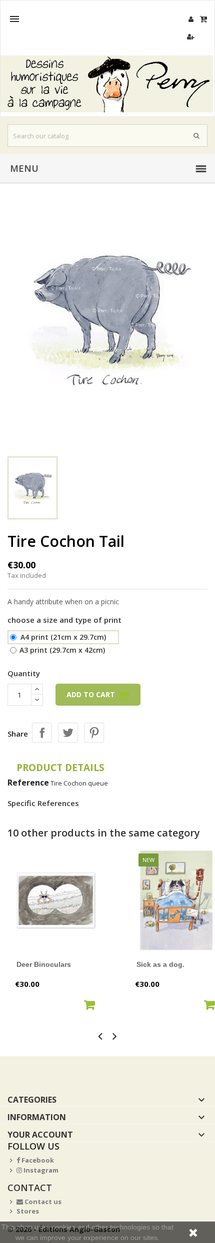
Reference (28, 782)
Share (42, 733)
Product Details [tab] (60, 767)
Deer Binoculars (43, 964)
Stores (27, 1211)
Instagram (40, 1170)
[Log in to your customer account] (191, 19)
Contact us (42, 1201)
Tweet (68, 733)
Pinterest (94, 733)
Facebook (37, 1160)
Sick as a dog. (160, 964)
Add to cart (91, 694)
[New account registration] (191, 36)
